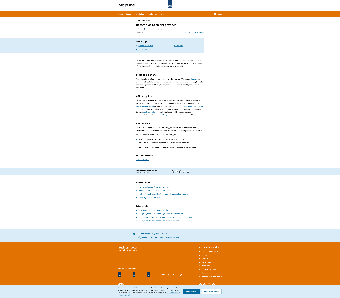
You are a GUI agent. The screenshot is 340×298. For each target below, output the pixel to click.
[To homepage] (170, 4)
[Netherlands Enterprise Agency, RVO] (124, 274)
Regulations (146, 20)
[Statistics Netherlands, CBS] (168, 275)
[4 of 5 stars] (184, 171)
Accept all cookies (191, 291)
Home (138, 20)
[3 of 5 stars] (181, 171)
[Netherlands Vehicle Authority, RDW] (175, 275)
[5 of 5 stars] (188, 171)
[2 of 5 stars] (177, 171)
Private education (142, 159)
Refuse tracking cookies (211, 291)
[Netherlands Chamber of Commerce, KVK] (164, 275)
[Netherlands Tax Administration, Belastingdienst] (139, 274)
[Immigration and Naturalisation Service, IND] (153, 274)
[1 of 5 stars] (173, 171)
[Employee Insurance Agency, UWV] (181, 275)
